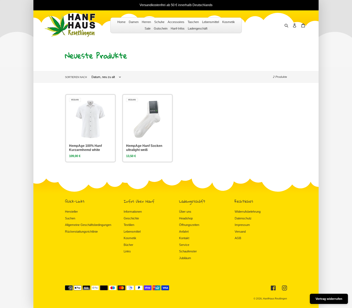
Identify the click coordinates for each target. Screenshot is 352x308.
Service (184, 244)
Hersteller (71, 211)
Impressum (242, 225)
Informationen (133, 211)
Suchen (70, 218)
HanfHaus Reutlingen (275, 298)
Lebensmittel (132, 231)
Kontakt (184, 238)
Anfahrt (184, 231)
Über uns (185, 211)
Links (127, 251)
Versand (240, 231)
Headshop (186, 218)
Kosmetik (130, 238)
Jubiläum (185, 258)
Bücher (128, 244)
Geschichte (131, 218)
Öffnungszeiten (189, 225)
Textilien (129, 225)
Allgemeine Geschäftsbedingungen (88, 225)
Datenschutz (243, 218)
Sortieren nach (76, 77)
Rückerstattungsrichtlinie (81, 231)
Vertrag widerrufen (329, 298)
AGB (238, 238)
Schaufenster (188, 251)
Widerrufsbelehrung (248, 211)
